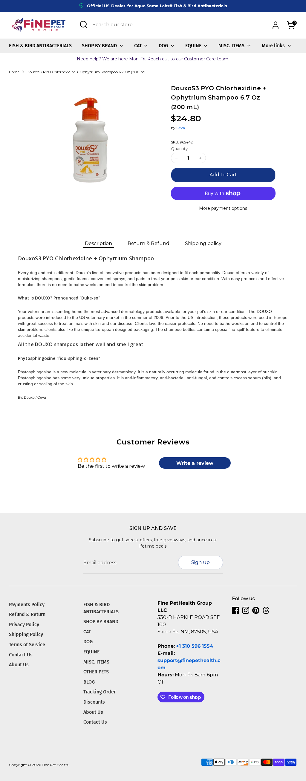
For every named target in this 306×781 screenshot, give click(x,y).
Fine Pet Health (55, 764)
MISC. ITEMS (232, 45)
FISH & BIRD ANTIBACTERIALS (40, 45)
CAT (138, 45)
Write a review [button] (194, 463)
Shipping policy (203, 243)
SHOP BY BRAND (100, 45)
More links (274, 45)
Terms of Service (27, 644)
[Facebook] (235, 610)
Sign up (200, 562)
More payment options (223, 208)
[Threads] (266, 610)
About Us (19, 664)
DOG (164, 45)
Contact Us (21, 655)
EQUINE (194, 45)
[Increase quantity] (200, 158)
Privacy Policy (24, 624)
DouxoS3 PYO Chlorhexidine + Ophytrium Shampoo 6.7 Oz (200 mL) (87, 72)
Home (14, 72)
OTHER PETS (96, 672)
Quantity (179, 148)
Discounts (94, 702)
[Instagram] (245, 610)
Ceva (180, 128)
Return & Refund (148, 243)
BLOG (89, 682)
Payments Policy (27, 604)
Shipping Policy (26, 634)
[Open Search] (84, 24)
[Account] (275, 25)
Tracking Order (99, 692)
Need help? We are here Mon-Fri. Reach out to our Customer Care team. (153, 59)
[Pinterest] (255, 610)
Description (98, 243)
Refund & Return (27, 614)
